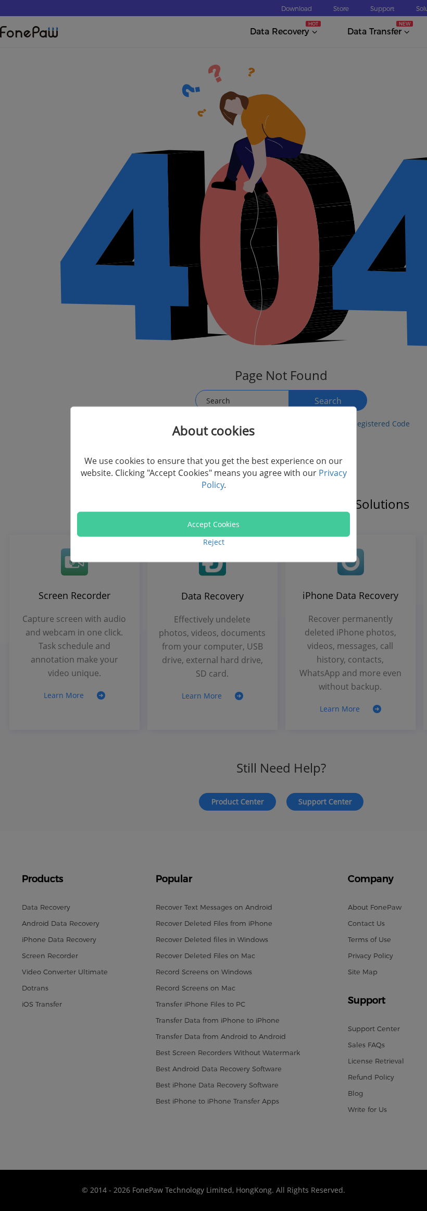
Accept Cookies (213, 524)
